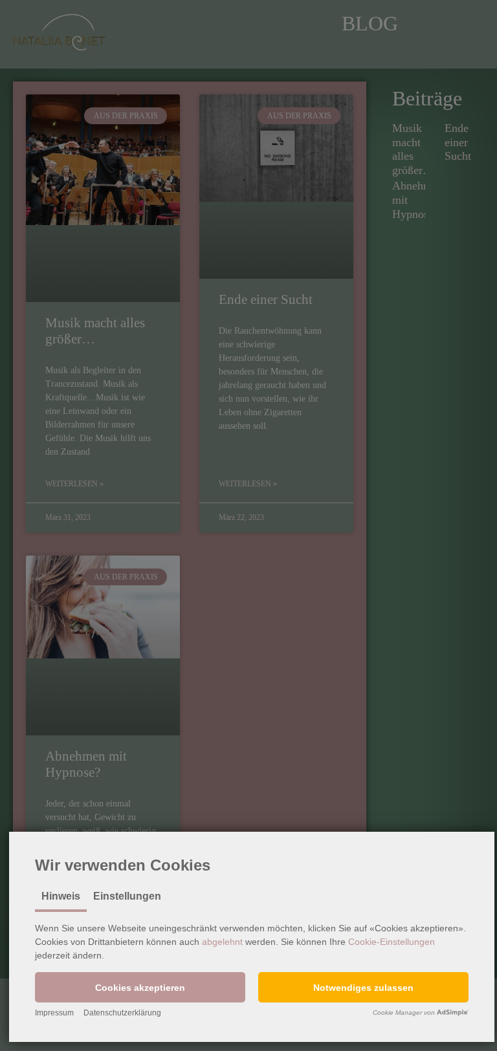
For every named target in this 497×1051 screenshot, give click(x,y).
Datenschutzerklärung (122, 1012)
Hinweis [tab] (60, 896)
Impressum (54, 1012)
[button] (140, 987)
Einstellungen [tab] (127, 896)
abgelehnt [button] (222, 942)
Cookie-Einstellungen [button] (391, 942)
